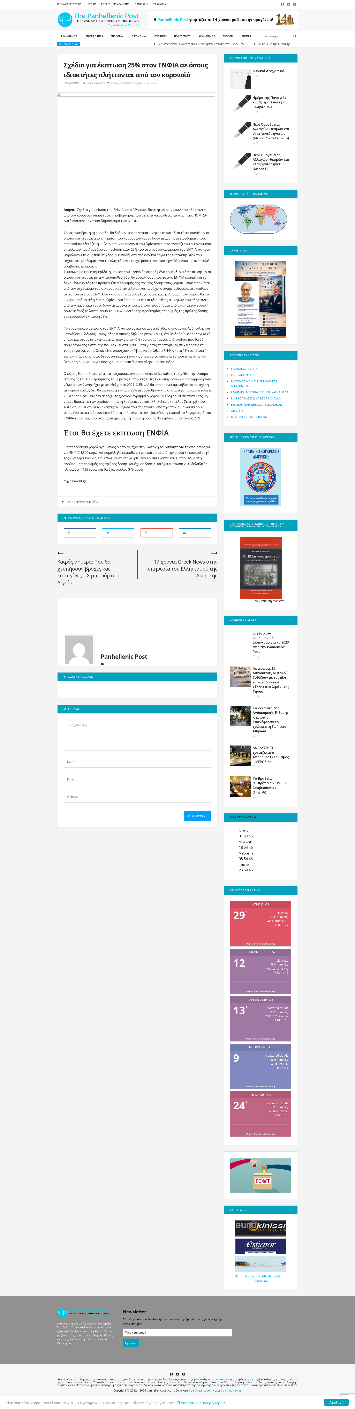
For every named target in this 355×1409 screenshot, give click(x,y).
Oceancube (202, 1390)
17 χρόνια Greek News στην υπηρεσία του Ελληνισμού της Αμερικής (183, 568)
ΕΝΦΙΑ (71, 501)
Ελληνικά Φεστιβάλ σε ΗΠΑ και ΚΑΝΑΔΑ (259, 392)
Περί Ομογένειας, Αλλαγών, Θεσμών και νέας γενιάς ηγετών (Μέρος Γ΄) (271, 162)
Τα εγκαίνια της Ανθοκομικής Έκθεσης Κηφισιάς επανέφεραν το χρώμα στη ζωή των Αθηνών (270, 719)
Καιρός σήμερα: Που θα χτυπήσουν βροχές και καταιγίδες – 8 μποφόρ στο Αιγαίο (88, 572)
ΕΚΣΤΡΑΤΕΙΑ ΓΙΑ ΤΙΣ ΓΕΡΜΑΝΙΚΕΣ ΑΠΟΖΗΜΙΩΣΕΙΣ (254, 383)
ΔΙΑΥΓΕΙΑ (237, 411)
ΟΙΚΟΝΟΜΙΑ (72, 83)
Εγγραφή (131, 1343)
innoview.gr (234, 1390)
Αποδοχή (336, 1402)
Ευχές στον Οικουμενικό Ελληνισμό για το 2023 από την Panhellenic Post (271, 642)
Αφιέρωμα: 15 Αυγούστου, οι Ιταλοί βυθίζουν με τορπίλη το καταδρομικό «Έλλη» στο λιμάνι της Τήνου (271, 680)
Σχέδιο (94, 501)
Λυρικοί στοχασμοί (268, 71)
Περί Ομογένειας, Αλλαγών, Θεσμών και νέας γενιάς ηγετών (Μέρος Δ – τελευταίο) (271, 131)
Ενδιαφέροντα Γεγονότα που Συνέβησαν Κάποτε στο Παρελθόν (172, 44)
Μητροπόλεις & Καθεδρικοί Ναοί (256, 398)
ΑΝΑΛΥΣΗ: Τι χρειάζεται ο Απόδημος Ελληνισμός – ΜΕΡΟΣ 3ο (271, 755)
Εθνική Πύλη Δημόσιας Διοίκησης (257, 404)
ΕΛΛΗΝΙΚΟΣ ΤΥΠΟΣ (244, 369)
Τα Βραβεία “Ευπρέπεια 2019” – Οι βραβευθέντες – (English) (271, 785)
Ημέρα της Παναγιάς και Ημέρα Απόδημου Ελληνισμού (270, 102)
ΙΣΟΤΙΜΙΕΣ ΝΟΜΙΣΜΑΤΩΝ (249, 417)
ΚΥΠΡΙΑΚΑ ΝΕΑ (241, 375)
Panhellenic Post (95, 83)
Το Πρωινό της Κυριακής (245, 44)
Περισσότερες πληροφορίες (202, 1402)
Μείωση (82, 501)
